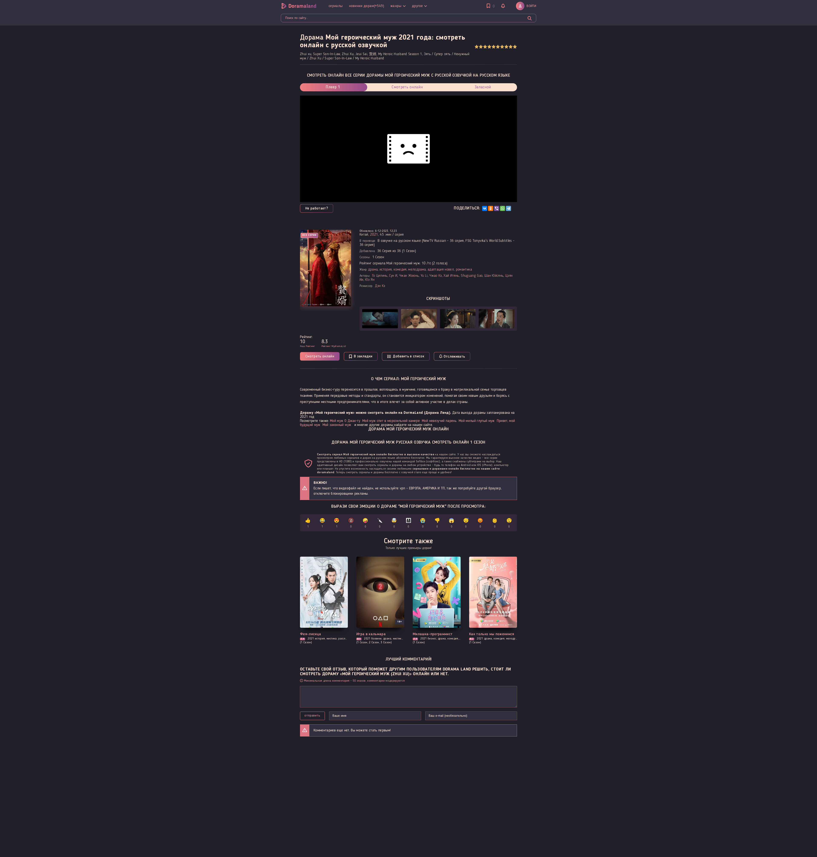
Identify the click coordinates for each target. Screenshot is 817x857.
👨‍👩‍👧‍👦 (408, 523)
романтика (464, 269)
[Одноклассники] (490, 208)
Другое (417, 6)
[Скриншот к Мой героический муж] (380, 318)
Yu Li (424, 276)
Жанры (395, 6)
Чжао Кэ (435, 276)
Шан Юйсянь (493, 276)
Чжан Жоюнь (409, 276)
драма (373, 269)
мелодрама (417, 269)
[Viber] (496, 208)
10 (515, 46)
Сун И (393, 276)
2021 (374, 234)
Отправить (312, 715)
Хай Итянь (451, 276)
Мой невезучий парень (439, 421)
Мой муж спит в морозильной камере (391, 421)
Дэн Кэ (380, 286)
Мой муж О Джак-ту (345, 421)
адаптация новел (441, 269)
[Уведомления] (503, 6)
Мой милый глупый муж (477, 421)
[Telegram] (508, 208)
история (386, 269)
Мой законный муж (337, 425)
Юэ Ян (369, 280)
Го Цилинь (379, 276)
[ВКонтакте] (484, 208)
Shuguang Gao (472, 276)
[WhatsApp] (502, 208)
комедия (400, 269)
